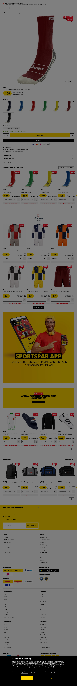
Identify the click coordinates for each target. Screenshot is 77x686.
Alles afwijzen (50, 678)
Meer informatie (24, 673)
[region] (38, 671)
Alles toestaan (27, 678)
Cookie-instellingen (39, 678)
